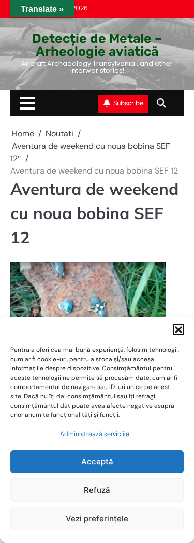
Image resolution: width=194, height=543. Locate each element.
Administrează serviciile (94, 434)
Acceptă (97, 462)
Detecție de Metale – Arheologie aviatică (97, 45)
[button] (178, 329)
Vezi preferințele (97, 518)
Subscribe (128, 103)
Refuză (97, 490)
